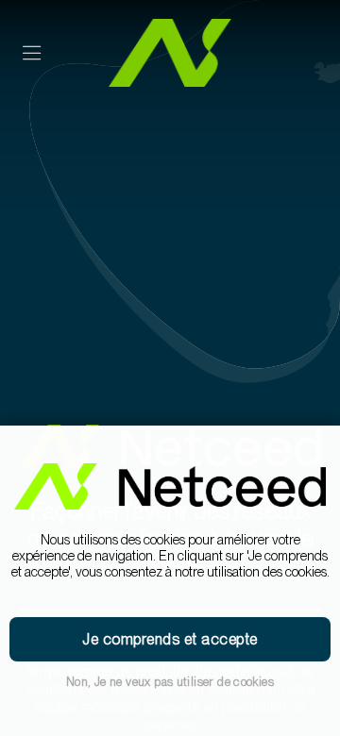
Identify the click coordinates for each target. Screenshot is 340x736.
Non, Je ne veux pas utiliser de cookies (170, 682)
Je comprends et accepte (169, 639)
